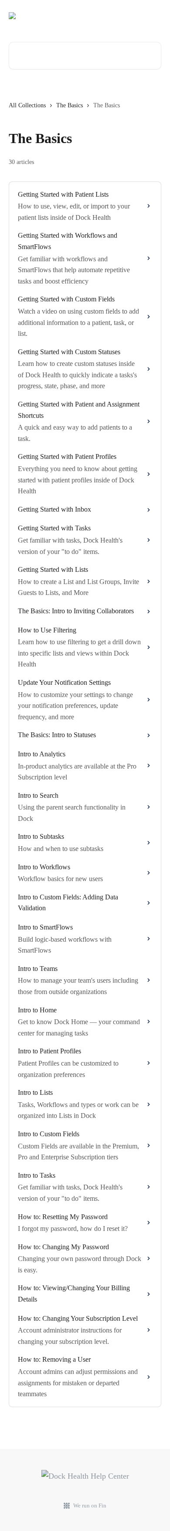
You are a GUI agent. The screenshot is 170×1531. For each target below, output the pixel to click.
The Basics (69, 105)
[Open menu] (153, 15)
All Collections (27, 105)
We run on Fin (89, 1505)
